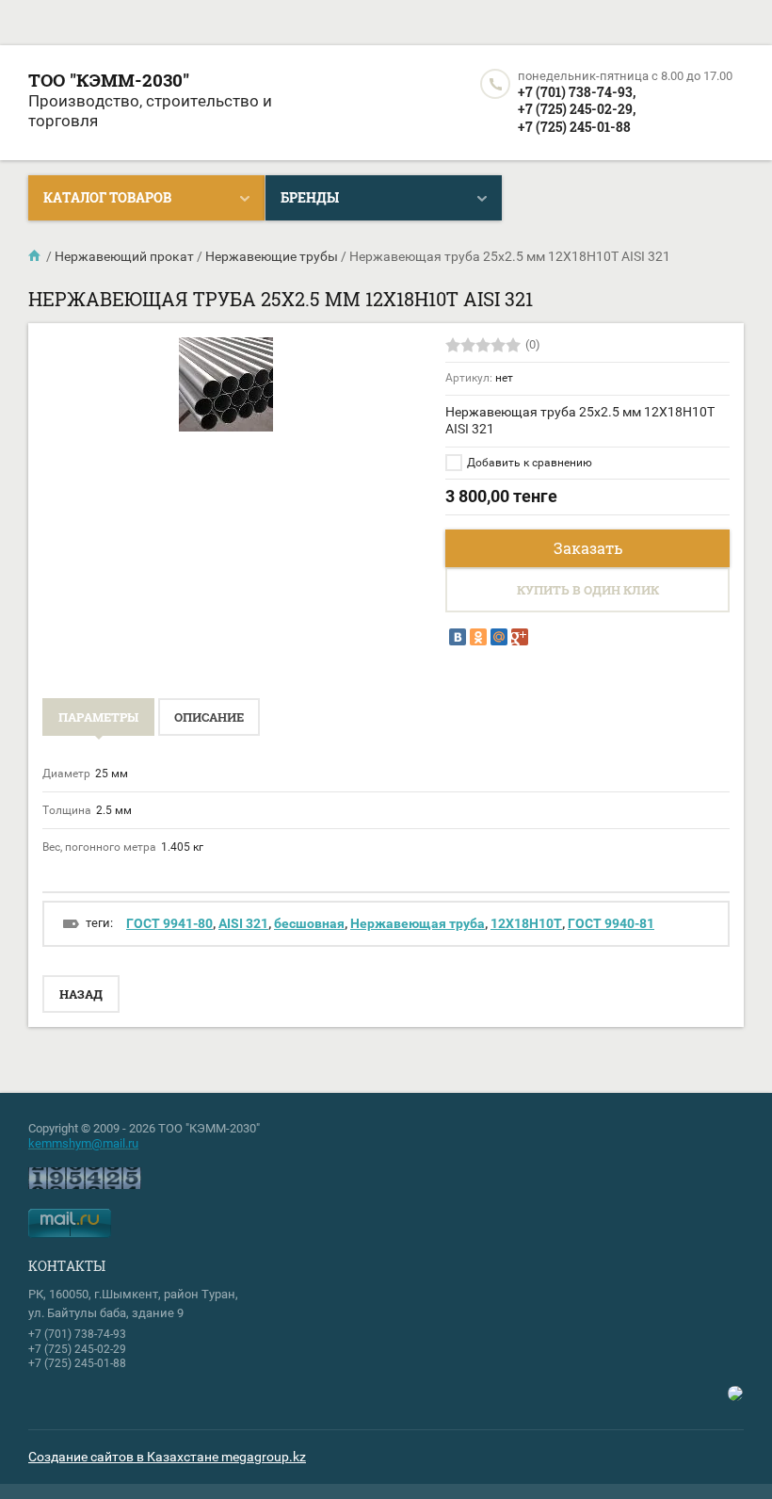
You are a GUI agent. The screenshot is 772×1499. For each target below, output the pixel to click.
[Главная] (35, 256)
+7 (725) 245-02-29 (77, 1349)
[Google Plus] (519, 636)
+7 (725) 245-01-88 (574, 127)
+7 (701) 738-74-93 (77, 1334)
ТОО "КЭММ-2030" (108, 79)
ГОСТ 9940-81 (611, 923)
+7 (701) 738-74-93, (576, 92)
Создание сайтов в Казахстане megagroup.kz (167, 1456)
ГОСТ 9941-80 (169, 923)
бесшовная (309, 923)
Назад (81, 994)
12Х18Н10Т (526, 923)
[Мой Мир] (499, 636)
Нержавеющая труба (417, 923)
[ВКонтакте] (457, 636)
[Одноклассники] (478, 636)
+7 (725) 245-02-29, (576, 109)
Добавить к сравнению (528, 462)
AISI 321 (243, 923)
